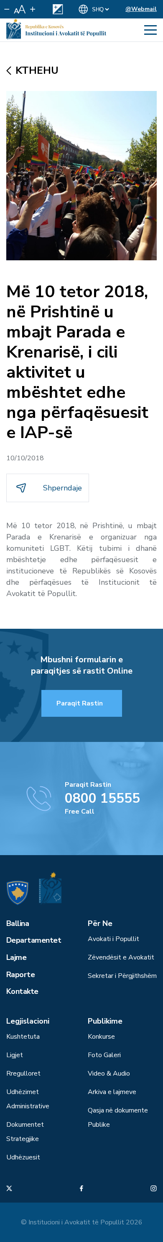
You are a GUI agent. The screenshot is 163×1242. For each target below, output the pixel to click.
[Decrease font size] (7, 9)
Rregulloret (23, 1073)
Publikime (105, 1021)
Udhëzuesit (23, 1157)
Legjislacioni (27, 1021)
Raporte (20, 975)
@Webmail (141, 9)
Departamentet (33, 940)
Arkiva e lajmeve (112, 1092)
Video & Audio (109, 1073)
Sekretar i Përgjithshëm (122, 975)
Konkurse (101, 1036)
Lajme (16, 957)
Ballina (17, 923)
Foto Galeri (104, 1055)
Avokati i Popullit (113, 939)
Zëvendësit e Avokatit (121, 957)
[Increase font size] (33, 9)
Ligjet (14, 1055)
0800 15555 (102, 798)
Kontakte (22, 991)
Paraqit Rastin (79, 703)
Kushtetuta (23, 1036)
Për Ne (100, 923)
